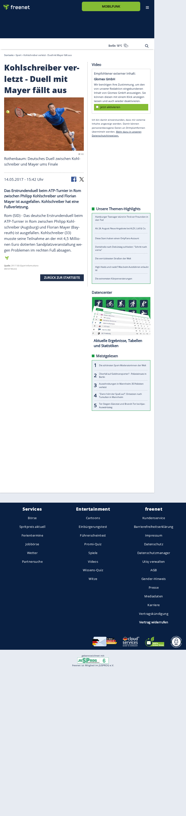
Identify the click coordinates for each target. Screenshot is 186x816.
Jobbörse (32, 544)
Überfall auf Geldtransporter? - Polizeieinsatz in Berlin (123, 375)
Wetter (32, 553)
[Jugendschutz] (92, 660)
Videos (93, 561)
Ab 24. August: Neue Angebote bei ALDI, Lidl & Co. (120, 228)
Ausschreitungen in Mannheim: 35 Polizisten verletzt (121, 385)
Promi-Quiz (92, 544)
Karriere (153, 605)
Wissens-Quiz (93, 570)
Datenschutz (153, 544)
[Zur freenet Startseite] (15, 5)
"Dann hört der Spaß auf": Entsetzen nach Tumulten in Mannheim (120, 395)
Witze (93, 579)
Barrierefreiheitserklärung (153, 527)
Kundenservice (153, 518)
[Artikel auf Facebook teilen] (74, 179)
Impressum (154, 535)
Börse (32, 518)
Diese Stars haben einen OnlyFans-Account (117, 238)
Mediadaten (153, 596)
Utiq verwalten (153, 561)
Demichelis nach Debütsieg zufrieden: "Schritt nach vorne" (121, 248)
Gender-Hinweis (153, 579)
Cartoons (93, 518)
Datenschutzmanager (153, 553)
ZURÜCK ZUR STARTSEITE (62, 277)
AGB (153, 570)
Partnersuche (32, 561)
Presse (154, 587)
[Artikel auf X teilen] (81, 179)
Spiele (93, 553)
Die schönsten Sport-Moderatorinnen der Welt (122, 365)
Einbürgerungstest (93, 527)
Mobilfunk (111, 6)
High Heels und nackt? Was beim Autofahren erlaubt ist (121, 268)
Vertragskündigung (153, 613)
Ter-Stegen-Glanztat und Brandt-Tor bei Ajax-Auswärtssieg (122, 405)
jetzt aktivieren (110, 107)
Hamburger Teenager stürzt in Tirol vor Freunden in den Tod (121, 218)
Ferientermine (32, 535)
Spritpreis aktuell (32, 527)
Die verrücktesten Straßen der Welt (113, 258)
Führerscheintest (93, 535)
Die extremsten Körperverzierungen (113, 278)
